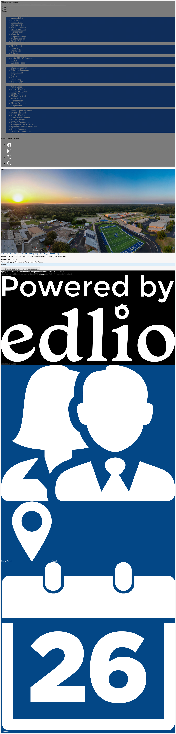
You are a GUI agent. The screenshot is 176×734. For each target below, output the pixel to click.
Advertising (16, 79)
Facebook (9, 145)
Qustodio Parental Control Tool (24, 127)
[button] (17, 15)
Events (4, 264)
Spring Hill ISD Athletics (21, 58)
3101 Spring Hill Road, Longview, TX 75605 (19, 274)
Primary (14, 53)
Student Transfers (18, 39)
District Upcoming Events (21, 110)
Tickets (14, 60)
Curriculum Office (18, 27)
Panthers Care (17, 72)
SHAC (14, 77)
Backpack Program (19, 68)
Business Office (17, 25)
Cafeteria (15, 34)
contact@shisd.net (64, 274)
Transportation (17, 32)
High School (16, 46)
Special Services (18, 120)
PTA (13, 75)
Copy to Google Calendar (11, 262)
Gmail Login (16, 87)
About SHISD (17, 18)
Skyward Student (18, 89)
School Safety (17, 82)
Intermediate (16, 51)
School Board (17, 22)
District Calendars (18, 41)
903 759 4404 (50, 274)
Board (54, 561)
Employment (16, 105)
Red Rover (15, 94)
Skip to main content (9, 2)
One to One (16, 98)
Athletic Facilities (18, 63)
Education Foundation (20, 70)
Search (9, 163)
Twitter (9, 157)
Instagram (9, 151)
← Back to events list (11, 269)
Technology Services (19, 96)
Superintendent (17, 20)
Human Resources (18, 29)
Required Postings (18, 36)
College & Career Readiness (22, 124)
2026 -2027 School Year (21, 131)
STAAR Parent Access (20, 122)
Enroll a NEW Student (20, 117)
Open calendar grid (31, 269)
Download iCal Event (34, 262)
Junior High (16, 48)
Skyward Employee (19, 91)
